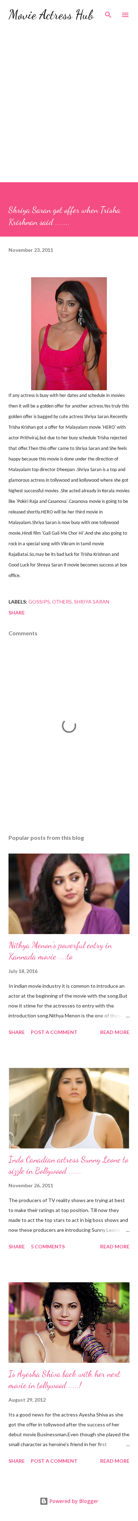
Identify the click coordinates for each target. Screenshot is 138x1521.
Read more (115, 1032)
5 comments (48, 1246)
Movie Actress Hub (51, 14)
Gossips (39, 602)
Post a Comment (54, 1032)
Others (62, 602)
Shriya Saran (91, 602)
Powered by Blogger (73, 1501)
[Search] (108, 12)
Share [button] (16, 613)
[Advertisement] (69, 98)
